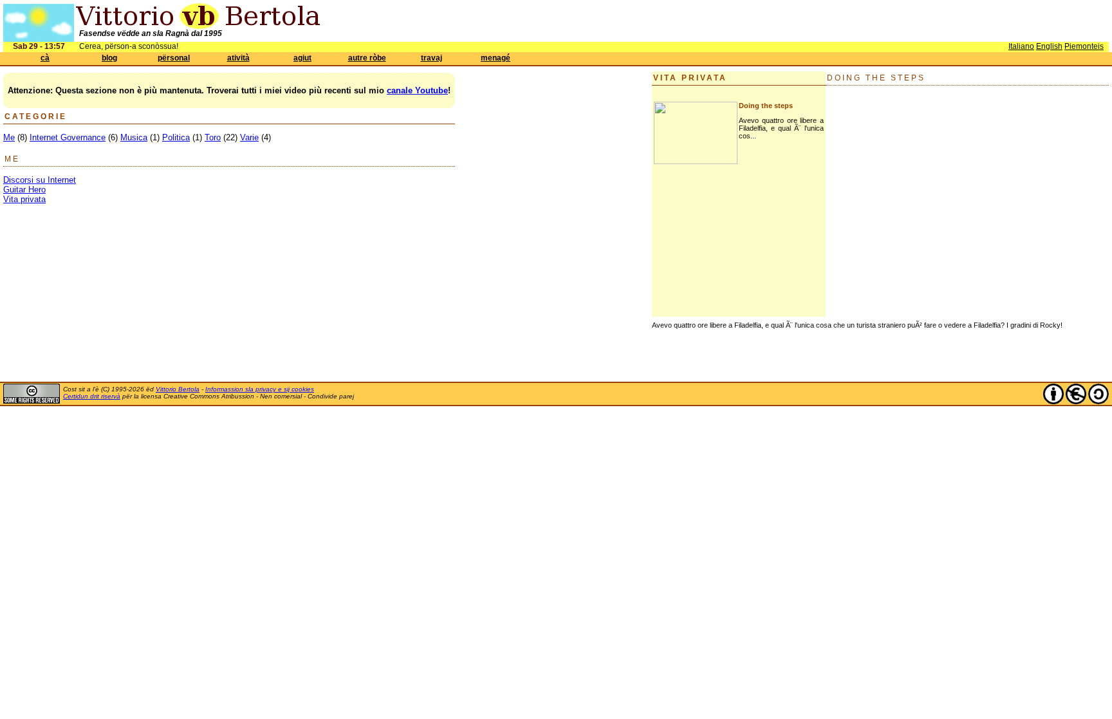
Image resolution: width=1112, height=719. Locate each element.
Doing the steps (766, 105)
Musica (133, 137)
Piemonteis (1084, 46)
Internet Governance (68, 137)
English (1049, 46)
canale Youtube (417, 90)
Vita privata (24, 199)
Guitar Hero (24, 189)
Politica (176, 137)
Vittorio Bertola (177, 389)
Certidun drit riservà (91, 396)
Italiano (1021, 46)
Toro (213, 137)
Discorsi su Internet (39, 180)
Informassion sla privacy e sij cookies (259, 389)
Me (9, 137)
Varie (249, 137)
